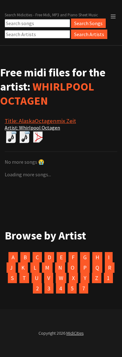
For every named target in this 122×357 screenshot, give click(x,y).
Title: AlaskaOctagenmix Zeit (40, 120)
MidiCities (75, 333)
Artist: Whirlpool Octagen (32, 127)
